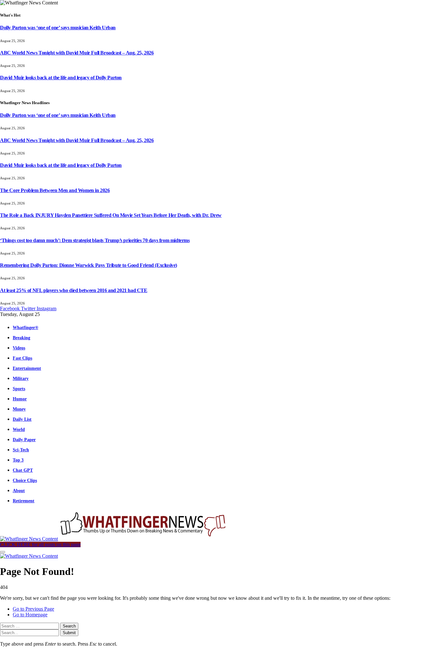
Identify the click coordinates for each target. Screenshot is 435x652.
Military (21, 378)
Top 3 (18, 459)
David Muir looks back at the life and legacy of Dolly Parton (61, 77)
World (19, 429)
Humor (20, 398)
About (19, 490)
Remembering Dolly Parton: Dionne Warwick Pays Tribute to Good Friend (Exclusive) (88, 265)
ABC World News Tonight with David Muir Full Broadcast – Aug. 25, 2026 (76, 52)
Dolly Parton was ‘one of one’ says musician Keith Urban (58, 27)
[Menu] (2, 552)
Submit (69, 632)
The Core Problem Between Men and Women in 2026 (55, 190)
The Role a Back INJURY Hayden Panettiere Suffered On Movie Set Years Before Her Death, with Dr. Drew (111, 215)
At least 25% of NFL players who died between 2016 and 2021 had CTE (73, 290)
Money (19, 409)
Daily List (22, 419)
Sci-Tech (21, 449)
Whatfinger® (25, 327)
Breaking (21, 337)
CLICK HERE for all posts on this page (40, 544)
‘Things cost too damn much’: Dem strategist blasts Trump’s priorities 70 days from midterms (95, 240)
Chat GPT (23, 470)
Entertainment (27, 368)
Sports (19, 388)
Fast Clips (22, 358)
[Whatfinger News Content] (114, 538)
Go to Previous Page (33, 609)
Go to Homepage (30, 614)
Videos (19, 347)
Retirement (23, 500)
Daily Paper (24, 439)
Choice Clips (25, 480)
